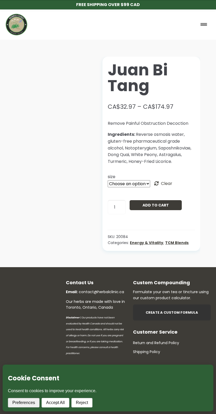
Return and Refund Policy (156, 342)
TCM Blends (177, 242)
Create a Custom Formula (172, 312)
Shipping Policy (146, 351)
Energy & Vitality (146, 242)
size (111, 177)
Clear (166, 183)
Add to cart (156, 205)
